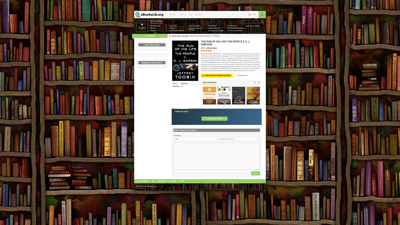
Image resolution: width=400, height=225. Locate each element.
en (182, 86)
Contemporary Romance (235, 28)
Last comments (142, 181)
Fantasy (153, 28)
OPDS (181, 181)
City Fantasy (212, 26)
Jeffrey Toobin (211, 48)
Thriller (153, 30)
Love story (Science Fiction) (195, 29)
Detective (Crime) (194, 26)
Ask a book (198, 14)
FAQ (191, 14)
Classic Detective (214, 28)
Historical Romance (253, 26)
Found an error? (242, 75)
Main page (173, 14)
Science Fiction (155, 26)
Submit (255, 173)
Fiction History (232, 26)
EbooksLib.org (149, 14)
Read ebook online (214, 119)
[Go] (262, 21)
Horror (172, 28)
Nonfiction (184, 83)
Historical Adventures (234, 30)
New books (182, 14)
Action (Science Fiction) (216, 30)
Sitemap (173, 181)
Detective (173, 26)
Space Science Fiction (177, 30)
